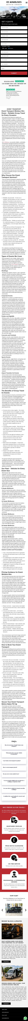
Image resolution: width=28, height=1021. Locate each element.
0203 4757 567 (10, 4)
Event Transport (14, 264)
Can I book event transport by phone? (12, 760)
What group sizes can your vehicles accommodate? (14, 753)
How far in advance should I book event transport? (14, 745)
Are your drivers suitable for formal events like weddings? (14, 789)
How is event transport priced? (10, 767)
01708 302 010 (18, 4)
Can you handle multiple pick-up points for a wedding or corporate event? (14, 781)
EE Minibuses (6, 142)
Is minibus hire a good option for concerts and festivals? (14, 797)
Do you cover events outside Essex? (11, 774)
